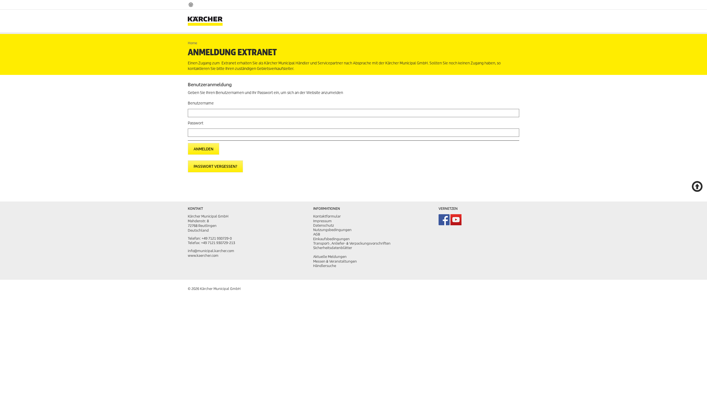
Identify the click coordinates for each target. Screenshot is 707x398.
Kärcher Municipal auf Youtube (455, 219)
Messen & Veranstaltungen (335, 261)
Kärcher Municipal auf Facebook (444, 219)
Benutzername (201, 103)
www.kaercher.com (203, 255)
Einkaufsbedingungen (331, 239)
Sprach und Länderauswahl (191, 4)
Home (192, 43)
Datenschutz (323, 225)
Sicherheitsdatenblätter (332, 248)
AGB (316, 234)
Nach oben (697, 186)
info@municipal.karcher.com (211, 251)
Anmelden (203, 149)
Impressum (322, 221)
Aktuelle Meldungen (330, 257)
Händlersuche (324, 266)
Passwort (195, 123)
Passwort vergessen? (215, 166)
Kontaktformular (327, 216)
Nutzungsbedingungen (332, 230)
